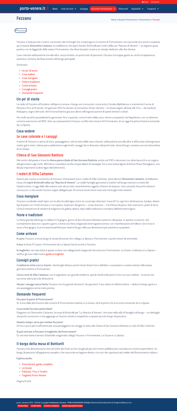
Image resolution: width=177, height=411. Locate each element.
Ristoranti (123, 9)
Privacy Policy (23, 406)
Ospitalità (136, 9)
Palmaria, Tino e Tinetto (34, 371)
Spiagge (84, 9)
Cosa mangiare (30, 78)
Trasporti (151, 9)
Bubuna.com (127, 402)
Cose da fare (67, 9)
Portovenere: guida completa (37, 364)
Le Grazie (27, 367)
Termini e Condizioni (51, 406)
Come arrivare (29, 85)
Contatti (156, 2)
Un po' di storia (29, 70)
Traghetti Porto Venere (34, 375)
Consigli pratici (29, 89)
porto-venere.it (34, 8)
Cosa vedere (28, 74)
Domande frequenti (32, 92)
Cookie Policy (36, 406)
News (55, 9)
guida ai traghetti (55, 254)
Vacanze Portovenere (102, 9)
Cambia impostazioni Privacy (72, 406)
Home (146, 2)
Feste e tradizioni (31, 81)
